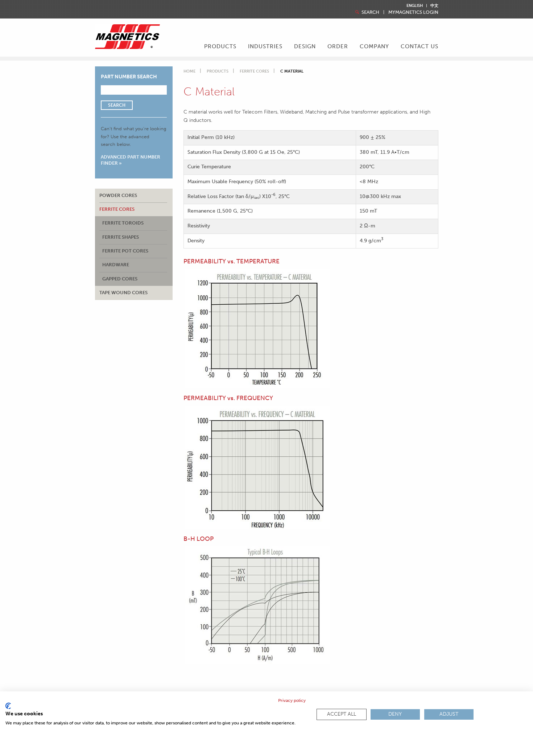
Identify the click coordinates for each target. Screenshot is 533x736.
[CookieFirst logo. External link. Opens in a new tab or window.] (8, 706)
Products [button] (220, 46)
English (414, 5)
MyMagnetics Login (413, 12)
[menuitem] (220, 47)
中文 (434, 5)
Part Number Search (129, 77)
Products (217, 71)
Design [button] (305, 46)
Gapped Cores (119, 278)
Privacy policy (292, 700)
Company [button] (374, 46)
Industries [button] (265, 46)
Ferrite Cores (117, 209)
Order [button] (337, 46)
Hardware (115, 264)
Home (189, 71)
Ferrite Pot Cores (125, 251)
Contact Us (419, 46)
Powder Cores (118, 195)
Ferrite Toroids (123, 223)
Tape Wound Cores (123, 292)
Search (369, 12)
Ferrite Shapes (120, 237)
